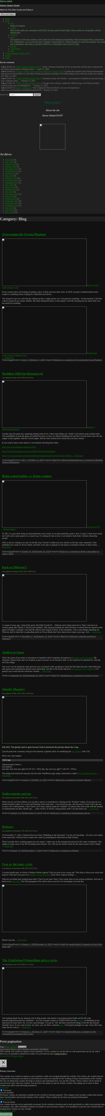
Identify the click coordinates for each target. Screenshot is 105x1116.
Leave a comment (79, 360)
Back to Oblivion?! (23, 88)
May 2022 (9, 185)
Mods (7, 21)
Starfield (63, 676)
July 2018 (9, 208)
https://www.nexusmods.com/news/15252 (19, 447)
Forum (7, 56)
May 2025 (9, 162)
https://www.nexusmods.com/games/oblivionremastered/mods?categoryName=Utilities (37, 456)
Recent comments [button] (7, 62)
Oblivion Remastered (69, 460)
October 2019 (10, 199)
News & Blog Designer (87, 773)
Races (57, 40)
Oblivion (72, 636)
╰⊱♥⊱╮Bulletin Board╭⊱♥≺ (17, 53)
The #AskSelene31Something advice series (29, 960)
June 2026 (9, 160)
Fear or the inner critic (17, 864)
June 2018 (9, 210)
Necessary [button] (4, 1088)
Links (7, 58)
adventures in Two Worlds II (83, 669)
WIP (17, 24)
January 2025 (10, 164)
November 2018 (11, 203)
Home (7, 19)
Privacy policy (16, 1049)
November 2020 (11, 194)
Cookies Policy (60, 1054)
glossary (80, 1020)
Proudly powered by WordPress (35, 1049)
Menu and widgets (7, 14)
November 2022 (11, 180)
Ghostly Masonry (13, 689)
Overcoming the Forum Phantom (24, 234)
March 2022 (10, 187)
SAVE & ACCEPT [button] (8, 1111)
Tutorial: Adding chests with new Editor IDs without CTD (39, 71)
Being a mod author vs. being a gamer (27, 476)
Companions (15, 49)
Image (10, 360)
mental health (74, 944)
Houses (13, 46)
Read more (9, 358)
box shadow (76, 751)
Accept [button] (3, 1056)
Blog (55, 360)
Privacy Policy (18, 1056)
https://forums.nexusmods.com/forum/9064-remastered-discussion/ (28, 451)
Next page (22, 1047)
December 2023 (11, 169)
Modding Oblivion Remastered (22, 373)
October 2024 (10, 166)
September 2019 (11, 201)
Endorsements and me (16, 793)
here (61, 1025)
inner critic (15, 881)
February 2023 (11, 178)
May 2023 (9, 176)
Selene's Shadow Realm (9, 5)
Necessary (7, 1090)
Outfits (55, 30)
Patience (7, 826)
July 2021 (9, 192)
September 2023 (11, 171)
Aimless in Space (13, 652)
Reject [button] (8, 1056)
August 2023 (10, 173)
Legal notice (5, 1049)
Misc (12, 51)
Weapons (14, 35)
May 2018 (9, 212)
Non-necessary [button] (6, 1099)
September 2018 (11, 206)
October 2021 (10, 189)
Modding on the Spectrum (82, 658)
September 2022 (11, 183)
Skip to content (6, 1)
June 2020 (9, 196)
